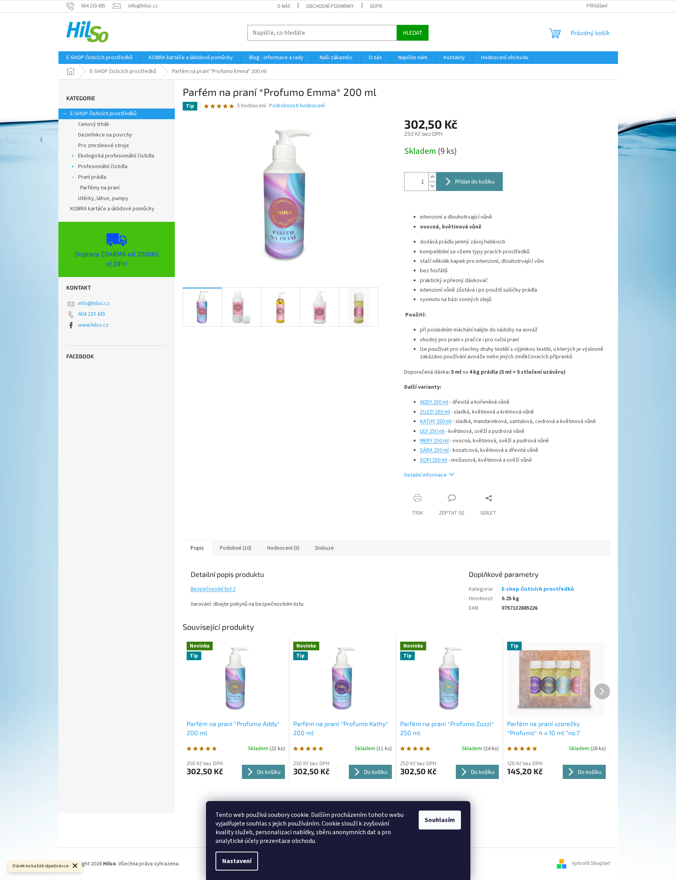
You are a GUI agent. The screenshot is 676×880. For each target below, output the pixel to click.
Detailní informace (425, 475)
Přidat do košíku (474, 181)
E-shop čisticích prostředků (538, 589)
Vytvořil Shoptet (591, 864)
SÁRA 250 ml (434, 450)
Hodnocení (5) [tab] (283, 548)
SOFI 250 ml (433, 460)
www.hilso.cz (93, 325)
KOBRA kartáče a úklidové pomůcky (112, 209)
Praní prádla (92, 177)
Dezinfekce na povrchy (105, 135)
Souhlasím (440, 820)
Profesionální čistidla (102, 166)
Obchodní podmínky (330, 6)
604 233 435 (91, 314)
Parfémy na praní (100, 188)
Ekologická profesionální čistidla (116, 156)
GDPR (376, 6)
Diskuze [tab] (324, 548)
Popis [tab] (197, 548)
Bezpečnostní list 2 (213, 589)
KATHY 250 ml (435, 421)
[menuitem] (99, 57)
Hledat (412, 32)
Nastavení (236, 861)
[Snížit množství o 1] (432, 186)
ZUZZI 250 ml (435, 412)
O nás (283, 6)
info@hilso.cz (94, 303)
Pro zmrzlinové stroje (103, 146)
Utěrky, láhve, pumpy (103, 198)
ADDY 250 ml (434, 402)
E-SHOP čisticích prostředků (103, 114)
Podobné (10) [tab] (235, 548)
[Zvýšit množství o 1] (432, 177)
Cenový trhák (93, 124)
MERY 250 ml (434, 441)
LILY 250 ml (432, 431)
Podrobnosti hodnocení (297, 106)
